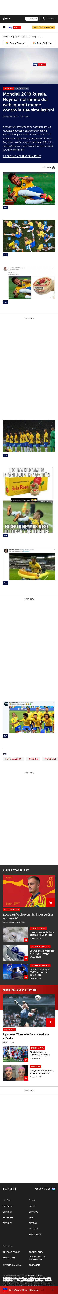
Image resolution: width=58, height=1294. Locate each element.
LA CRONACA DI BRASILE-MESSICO (22, 156)
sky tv (32, 1206)
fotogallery (13, 759)
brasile (33, 759)
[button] (24, 1290)
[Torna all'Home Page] (14, 27)
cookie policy (36, 1252)
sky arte (7, 1223)
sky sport (8, 1206)
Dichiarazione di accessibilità (37, 1258)
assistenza (39, 1280)
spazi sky (33, 1229)
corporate (34, 1265)
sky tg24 (7, 1212)
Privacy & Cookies (20, 1278)
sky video (8, 1217)
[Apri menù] (4, 27)
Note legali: (8, 1246)
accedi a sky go (43, 1189)
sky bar (33, 1223)
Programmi (35, 1234)
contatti (48, 1280)
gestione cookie (11, 1252)
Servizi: (32, 1200)
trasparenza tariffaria (25, 1280)
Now (31, 1217)
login (52, 19)
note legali (9, 1258)
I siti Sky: (6, 1200)
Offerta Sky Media (12, 1265)
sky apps (33, 1212)
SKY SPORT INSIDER (44, 27)
